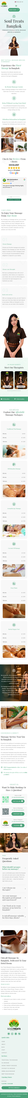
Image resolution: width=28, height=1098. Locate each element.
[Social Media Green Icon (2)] (15, 1033)
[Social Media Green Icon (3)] (19, 1033)
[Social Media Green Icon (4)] (12, 1033)
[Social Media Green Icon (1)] (8, 1033)
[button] (16, 5)
